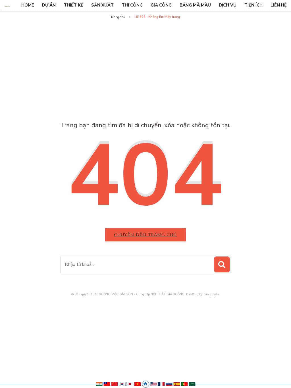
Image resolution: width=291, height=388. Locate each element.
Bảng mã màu (195, 5)
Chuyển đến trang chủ (145, 234)
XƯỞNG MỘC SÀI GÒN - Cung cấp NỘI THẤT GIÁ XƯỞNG (141, 294)
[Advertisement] (145, 63)
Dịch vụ (227, 5)
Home (27, 5)
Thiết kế (73, 5)
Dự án (49, 5)
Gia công (161, 5)
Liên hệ (279, 5)
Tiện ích (253, 5)
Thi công (132, 5)
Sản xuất (102, 5)
